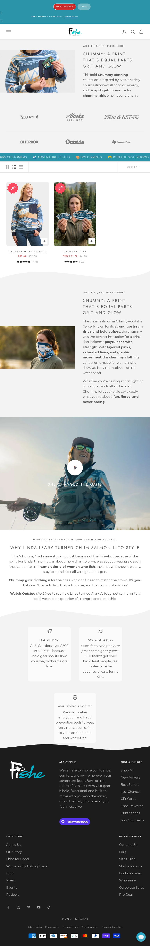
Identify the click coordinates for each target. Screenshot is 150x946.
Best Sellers (130, 785)
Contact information (112, 927)
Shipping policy (90, 927)
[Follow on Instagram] (18, 907)
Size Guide (127, 859)
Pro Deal (126, 894)
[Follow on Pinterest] (28, 907)
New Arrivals (130, 777)
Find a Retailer (130, 873)
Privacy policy (52, 927)
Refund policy (35, 927)
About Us (13, 845)
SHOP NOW (71, 16)
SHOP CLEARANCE (64, 6)
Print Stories (130, 813)
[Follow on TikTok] (49, 907)
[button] (141, 937)
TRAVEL (84, 6)
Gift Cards (128, 799)
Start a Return (130, 866)
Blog (10, 873)
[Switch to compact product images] (21, 167)
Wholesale (127, 880)
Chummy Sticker (75, 251)
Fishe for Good (17, 859)
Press (10, 880)
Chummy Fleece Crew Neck (27, 251)
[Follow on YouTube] (39, 907)
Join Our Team (132, 820)
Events (11, 887)
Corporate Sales (131, 887)
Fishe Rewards (132, 806)
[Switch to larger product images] (7, 167)
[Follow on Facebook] (8, 907)
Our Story (14, 852)
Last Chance (130, 792)
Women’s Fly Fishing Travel (27, 866)
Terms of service (70, 927)
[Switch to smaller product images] (14, 167)
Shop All (127, 770)
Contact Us (127, 845)
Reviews (12, 894)
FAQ (122, 852)
